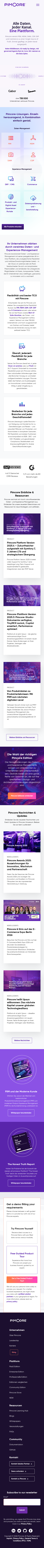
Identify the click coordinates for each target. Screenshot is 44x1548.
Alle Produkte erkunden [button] (13, 227)
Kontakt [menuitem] (13, 1457)
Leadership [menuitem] (14, 1340)
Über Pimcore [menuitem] (15, 1335)
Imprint (9, 1538)
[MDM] (33, 140)
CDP (30, 308)
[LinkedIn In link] (31, 1531)
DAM (26, 308)
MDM (22, 308)
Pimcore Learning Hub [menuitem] (18, 1411)
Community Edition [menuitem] (17, 1387)
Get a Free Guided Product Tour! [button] (22, 1279)
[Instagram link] (25, 1531)
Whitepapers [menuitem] (14, 1421)
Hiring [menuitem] (14, 1352)
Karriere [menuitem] (12, 1346)
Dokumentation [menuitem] (16, 1444)
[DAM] (10, 157)
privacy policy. (12, 1301)
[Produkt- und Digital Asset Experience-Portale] (10, 204)
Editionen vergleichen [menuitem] (18, 1382)
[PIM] (10, 140)
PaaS (31, 366)
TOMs (29, 1541)
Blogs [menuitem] (11, 1416)
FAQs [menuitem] (11, 1431)
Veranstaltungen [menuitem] (16, 1426)
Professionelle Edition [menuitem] (18, 1377)
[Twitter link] (19, 1531)
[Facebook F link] (13, 1531)
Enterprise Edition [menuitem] (16, 1372)
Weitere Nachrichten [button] (22, 1040)
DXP (34, 308)
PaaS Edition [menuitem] (14, 1366)
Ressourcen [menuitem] (15, 1405)
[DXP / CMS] (10, 181)
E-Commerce (16, 310)
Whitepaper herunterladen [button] (21, 1113)
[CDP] (33, 157)
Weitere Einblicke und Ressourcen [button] (22, 737)
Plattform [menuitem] (14, 1361)
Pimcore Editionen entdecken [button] (22, 796)
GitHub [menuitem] (12, 1450)
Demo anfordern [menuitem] (17, 1471)
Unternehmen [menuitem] (17, 1330)
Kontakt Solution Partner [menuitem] (20, 1464)
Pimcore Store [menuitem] (15, 1392)
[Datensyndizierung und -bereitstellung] (33, 204)
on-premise (17, 366)
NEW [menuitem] (11, 1398)
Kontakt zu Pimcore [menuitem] (18, 1479)
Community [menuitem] (15, 1439)
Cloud (10, 366)
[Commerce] (33, 181)
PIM (18, 308)
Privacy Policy (26, 1524)
